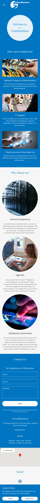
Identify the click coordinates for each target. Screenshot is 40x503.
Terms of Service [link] (19, 411)
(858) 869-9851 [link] (20, 430)
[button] (5, 5)
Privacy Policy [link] (33, 410)
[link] (20, 5)
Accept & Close (29, 498)
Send (20, 403)
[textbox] (20, 374)
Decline (10, 498)
